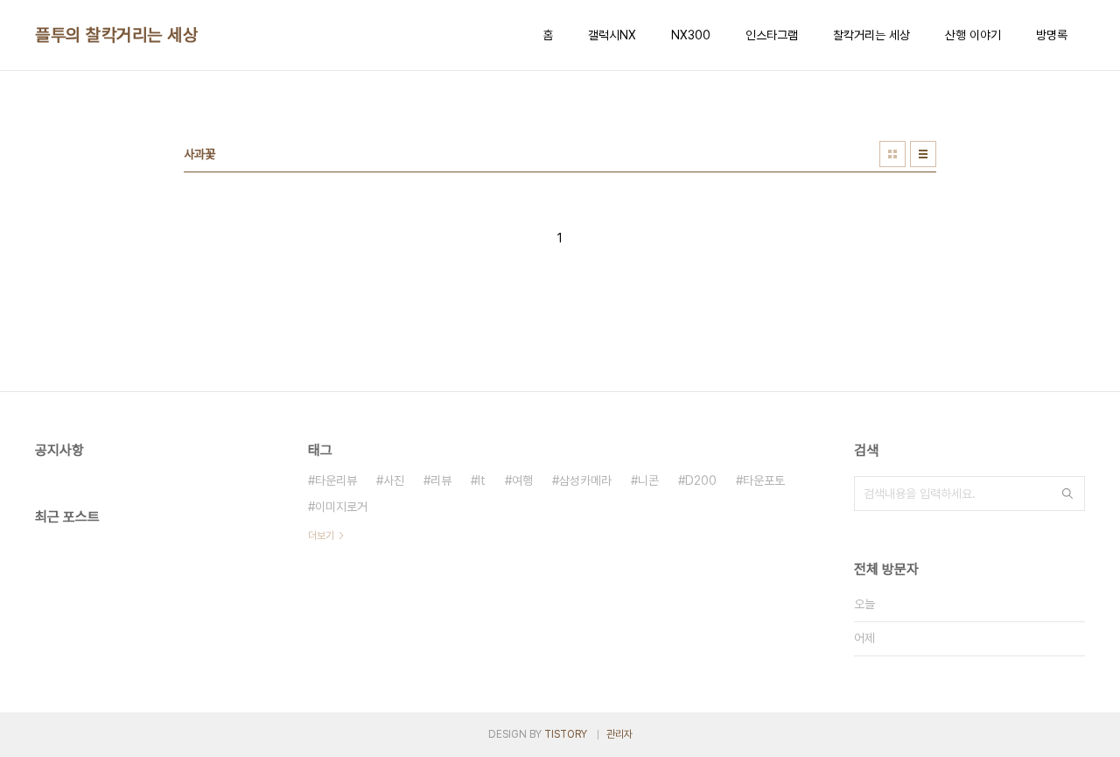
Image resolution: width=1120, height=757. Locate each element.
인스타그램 (772, 35)
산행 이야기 (973, 35)
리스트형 (923, 154)
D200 (701, 480)
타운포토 (764, 480)
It (482, 480)
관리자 (619, 734)
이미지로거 (341, 507)
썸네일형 (892, 154)
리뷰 (441, 480)
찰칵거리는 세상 (871, 35)
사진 (393, 480)
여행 (522, 480)
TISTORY (565, 734)
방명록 (1052, 35)
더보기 (321, 535)
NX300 (690, 35)
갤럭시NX (612, 35)
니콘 (648, 480)
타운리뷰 (336, 480)
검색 (1067, 493)
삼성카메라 (585, 480)
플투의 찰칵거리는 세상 (116, 35)
